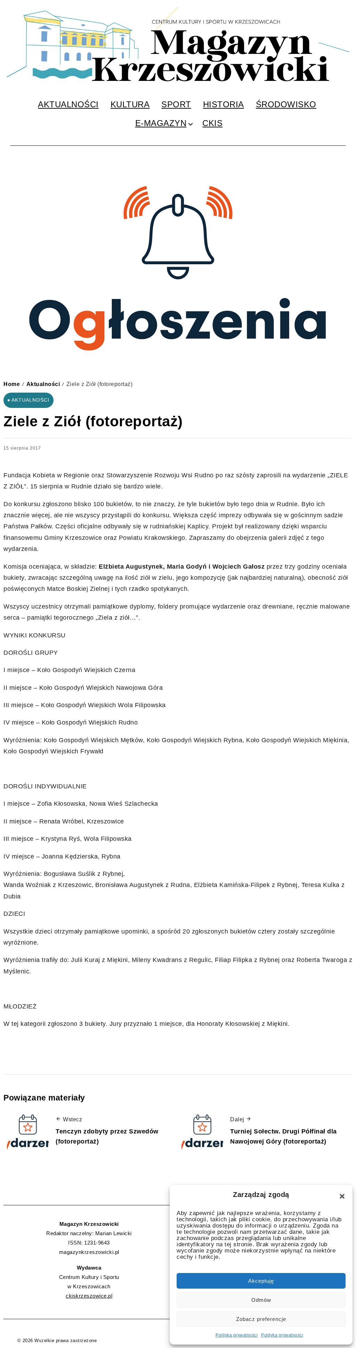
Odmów (261, 1300)
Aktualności (43, 384)
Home (11, 384)
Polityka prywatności (237, 1335)
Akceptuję (261, 1281)
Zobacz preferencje (261, 1319)
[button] (342, 1196)
